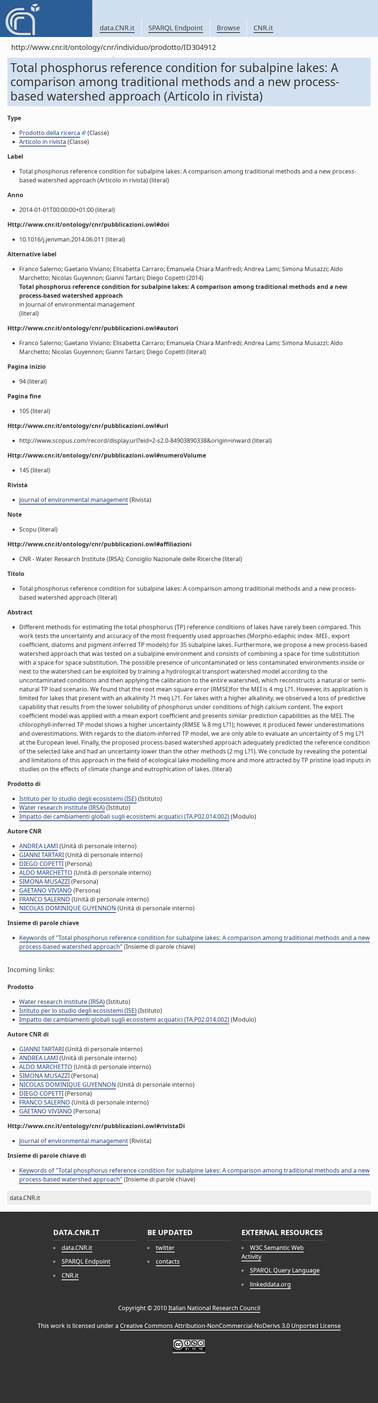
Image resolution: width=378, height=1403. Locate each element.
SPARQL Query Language (285, 1270)
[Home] (46, 18)
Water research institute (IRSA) (62, 807)
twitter (165, 1248)
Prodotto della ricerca (49, 133)
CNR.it (263, 27)
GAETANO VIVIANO (45, 890)
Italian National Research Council (214, 1308)
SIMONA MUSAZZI (44, 881)
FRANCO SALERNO (44, 899)
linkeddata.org (270, 1284)
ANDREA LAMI (38, 846)
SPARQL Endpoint (175, 27)
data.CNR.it (117, 27)
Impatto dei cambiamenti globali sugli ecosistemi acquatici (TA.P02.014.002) (124, 816)
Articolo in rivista (42, 142)
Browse (228, 27)
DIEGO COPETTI (41, 864)
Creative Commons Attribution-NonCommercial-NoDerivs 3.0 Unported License (230, 1326)
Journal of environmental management (73, 500)
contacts (168, 1261)
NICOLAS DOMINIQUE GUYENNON (67, 908)
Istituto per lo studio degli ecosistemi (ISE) (78, 799)
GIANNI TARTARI (41, 855)
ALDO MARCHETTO (45, 873)
